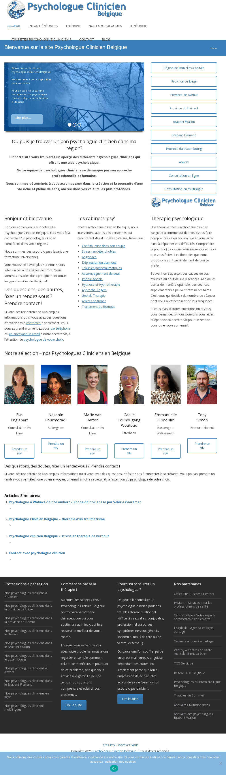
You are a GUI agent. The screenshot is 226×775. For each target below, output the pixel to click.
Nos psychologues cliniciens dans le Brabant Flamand (28, 683)
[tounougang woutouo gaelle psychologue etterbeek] (129, 385)
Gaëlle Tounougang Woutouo (129, 420)
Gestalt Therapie (93, 295)
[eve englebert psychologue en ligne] (19, 385)
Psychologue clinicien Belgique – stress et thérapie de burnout (59, 536)
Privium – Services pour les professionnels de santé (193, 604)
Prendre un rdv (19, 451)
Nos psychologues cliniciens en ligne (26, 695)
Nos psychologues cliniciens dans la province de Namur (28, 620)
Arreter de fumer (94, 301)
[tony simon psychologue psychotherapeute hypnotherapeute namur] (202, 385)
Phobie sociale (92, 279)
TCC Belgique (183, 663)
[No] (220, 763)
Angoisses (89, 257)
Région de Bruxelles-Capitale (184, 68)
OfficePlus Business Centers (194, 594)
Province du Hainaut (184, 108)
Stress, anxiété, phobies (99, 251)
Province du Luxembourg (184, 148)
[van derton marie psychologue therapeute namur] (92, 385)
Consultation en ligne (184, 175)
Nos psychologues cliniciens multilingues (24, 707)
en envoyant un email (24, 334)
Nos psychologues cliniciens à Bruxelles (25, 595)
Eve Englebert (19, 417)
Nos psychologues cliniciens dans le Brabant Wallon (28, 645)
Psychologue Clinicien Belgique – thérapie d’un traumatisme (57, 519)
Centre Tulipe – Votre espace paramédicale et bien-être (194, 617)
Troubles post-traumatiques (102, 268)
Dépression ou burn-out (99, 262)
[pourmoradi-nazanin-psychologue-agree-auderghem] (56, 385)
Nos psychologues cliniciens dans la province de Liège (28, 607)
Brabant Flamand (183, 135)
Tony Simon (202, 417)
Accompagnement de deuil (101, 273)
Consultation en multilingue (183, 189)
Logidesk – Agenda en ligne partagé (193, 630)
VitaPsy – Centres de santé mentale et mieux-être (193, 652)
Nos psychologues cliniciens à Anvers (25, 670)
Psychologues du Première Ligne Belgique (197, 684)
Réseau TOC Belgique (189, 673)
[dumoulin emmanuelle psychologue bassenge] (166, 385)
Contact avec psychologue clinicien (37, 553)
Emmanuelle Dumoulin (165, 417)
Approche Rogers (94, 290)
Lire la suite (74, 705)
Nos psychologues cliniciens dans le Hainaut (28, 632)
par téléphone (60, 328)
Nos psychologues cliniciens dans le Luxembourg (28, 657)
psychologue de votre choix (43, 339)
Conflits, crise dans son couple (103, 246)
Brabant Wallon (184, 122)
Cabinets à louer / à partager (194, 641)
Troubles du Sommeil (189, 695)
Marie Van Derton (93, 417)
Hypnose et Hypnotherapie (101, 284)
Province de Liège (184, 81)
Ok (114, 768)
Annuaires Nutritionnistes (192, 705)
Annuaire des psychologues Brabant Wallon (193, 716)
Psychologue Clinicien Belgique (114, 751)
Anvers (184, 162)
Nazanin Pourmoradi (56, 417)
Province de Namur (184, 95)
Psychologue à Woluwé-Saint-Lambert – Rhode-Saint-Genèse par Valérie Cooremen (75, 502)
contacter (33, 323)
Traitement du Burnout (98, 306)
